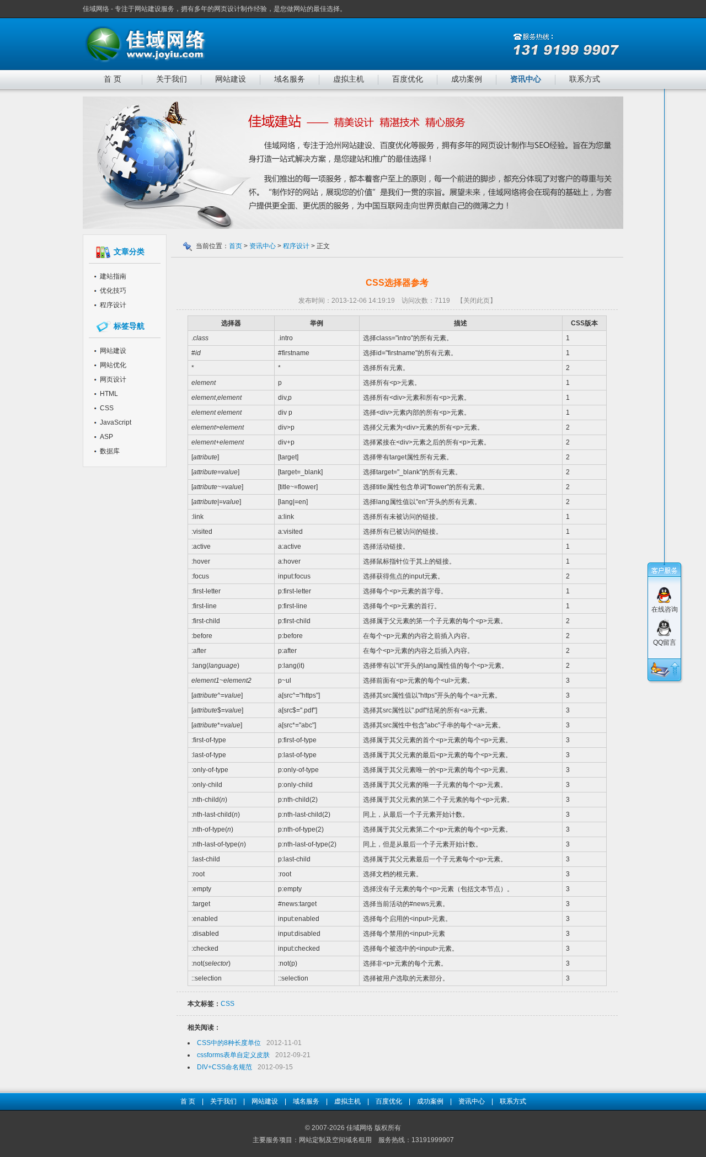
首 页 (112, 78)
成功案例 (466, 78)
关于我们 (171, 78)
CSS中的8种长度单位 (229, 1043)
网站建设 (230, 78)
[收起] (675, 669)
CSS (107, 408)
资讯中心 (525, 78)
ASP (106, 437)
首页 (235, 246)
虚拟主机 (348, 78)
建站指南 (113, 276)
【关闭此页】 (476, 300)
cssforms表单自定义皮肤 (233, 1055)
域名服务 (289, 78)
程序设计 (113, 305)
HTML (109, 394)
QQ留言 (664, 642)
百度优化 (407, 78)
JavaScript (115, 422)
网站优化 (113, 365)
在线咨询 (664, 609)
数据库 (110, 451)
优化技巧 (113, 290)
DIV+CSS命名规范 (224, 1067)
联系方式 (584, 78)
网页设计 (113, 379)
